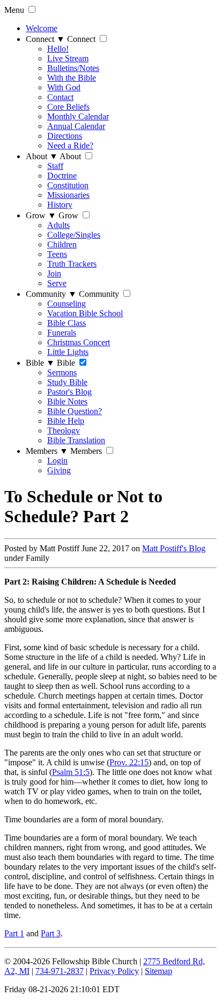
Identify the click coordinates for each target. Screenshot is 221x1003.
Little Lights (68, 352)
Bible (40, 362)
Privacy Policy (114, 971)
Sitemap (158, 971)
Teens (57, 254)
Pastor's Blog (69, 391)
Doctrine (62, 175)
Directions (64, 135)
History (59, 204)
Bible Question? (74, 411)
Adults (58, 225)
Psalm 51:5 (71, 772)
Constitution (68, 185)
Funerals (61, 332)
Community (51, 293)
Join (54, 273)
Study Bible (67, 382)
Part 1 (14, 933)
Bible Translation (76, 440)
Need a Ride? (70, 145)
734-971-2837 (59, 971)
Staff (55, 165)
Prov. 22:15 (129, 762)
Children (62, 244)
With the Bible (71, 77)
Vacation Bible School (85, 313)
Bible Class (66, 323)
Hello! (58, 48)
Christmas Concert (78, 342)
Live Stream (68, 58)
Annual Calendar (76, 126)
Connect (45, 39)
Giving (59, 470)
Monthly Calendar (78, 116)
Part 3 (51, 933)
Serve (57, 283)
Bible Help (65, 420)
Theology (63, 430)
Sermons (62, 372)
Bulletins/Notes (73, 68)
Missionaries (68, 195)
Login (57, 460)
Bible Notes (67, 401)
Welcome (41, 28)
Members (47, 451)
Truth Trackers (72, 263)
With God (63, 87)
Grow (41, 215)
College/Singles (73, 234)
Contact (60, 97)
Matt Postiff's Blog (173, 548)
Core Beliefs (68, 106)
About (42, 156)
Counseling (66, 303)
